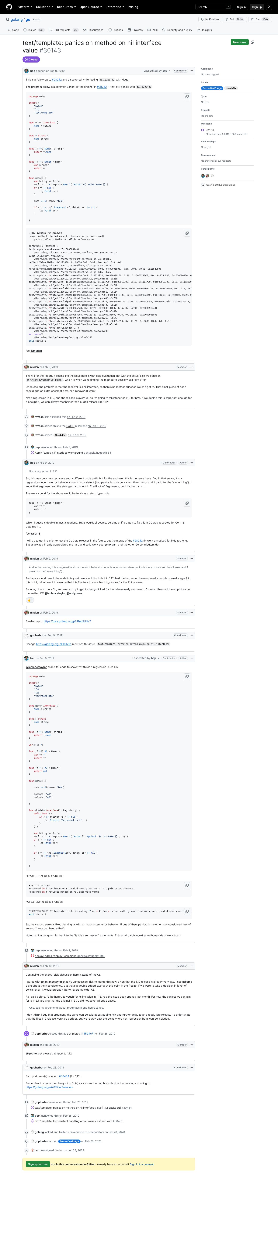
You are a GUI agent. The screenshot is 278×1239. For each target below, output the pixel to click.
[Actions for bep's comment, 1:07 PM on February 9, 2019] (191, 462)
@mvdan (36, 350)
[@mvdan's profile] (26, 367)
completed (73, 1033)
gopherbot (36, 635)
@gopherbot (34, 1053)
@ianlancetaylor (55, 593)
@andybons (74, 593)
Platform (23, 7)
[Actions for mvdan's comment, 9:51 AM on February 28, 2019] (191, 1044)
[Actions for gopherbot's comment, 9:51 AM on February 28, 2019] (191, 1067)
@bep (186, 981)
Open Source (89, 7)
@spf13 (35, 533)
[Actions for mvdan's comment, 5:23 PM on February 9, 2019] (191, 558)
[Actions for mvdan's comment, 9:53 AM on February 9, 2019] (191, 367)
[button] (187, 96)
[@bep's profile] (26, 70)
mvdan (34, 367)
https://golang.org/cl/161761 (53, 644)
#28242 (57, 79)
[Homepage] (9, 7)
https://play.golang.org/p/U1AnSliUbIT (67, 621)
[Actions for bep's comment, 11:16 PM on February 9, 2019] (191, 658)
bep (32, 70)
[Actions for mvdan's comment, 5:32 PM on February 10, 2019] (191, 966)
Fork (236, 19)
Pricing (133, 7)
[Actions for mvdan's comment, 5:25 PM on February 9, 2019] (191, 612)
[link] (37, 417)
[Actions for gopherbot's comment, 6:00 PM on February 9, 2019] (191, 635)
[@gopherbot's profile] (26, 635)
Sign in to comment (142, 1164)
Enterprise (113, 7)
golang (17, 19)
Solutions (43, 7)
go (28, 19)
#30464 (64, 1076)
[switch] (30, 600)
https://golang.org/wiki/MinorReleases (49, 1087)
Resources (65, 7)
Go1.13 (70, 425)
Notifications (212, 19)
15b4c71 (89, 1033)
